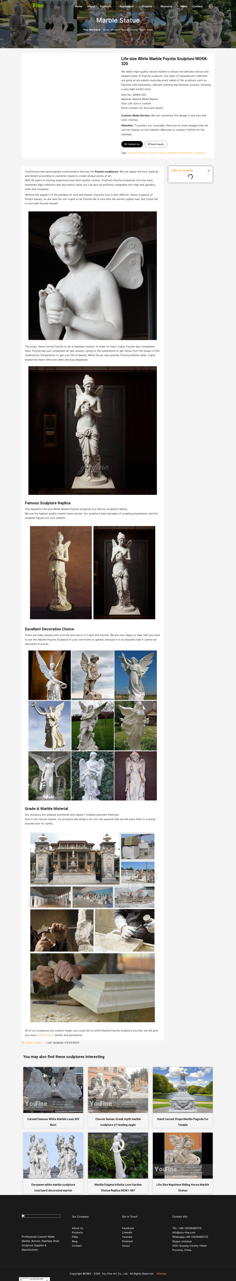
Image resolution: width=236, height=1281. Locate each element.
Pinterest (127, 1241)
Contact (77, 1245)
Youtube (127, 1236)
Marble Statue (118, 20)
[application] (112, 6)
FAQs (75, 1236)
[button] (132, 144)
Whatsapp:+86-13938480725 (190, 1236)
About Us (77, 1228)
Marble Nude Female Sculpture (186, 152)
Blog (74, 1241)
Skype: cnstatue (182, 1241)
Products (115, 29)
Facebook (128, 1228)
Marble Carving (129, 29)
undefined (36, 1279)
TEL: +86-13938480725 (186, 1228)
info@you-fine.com (183, 1232)
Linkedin (127, 1232)
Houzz (126, 1245)
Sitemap (161, 1273)
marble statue (45, 1035)
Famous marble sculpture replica (147, 152)
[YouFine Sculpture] (33, 6)
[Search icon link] (209, 6)
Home (106, 29)
